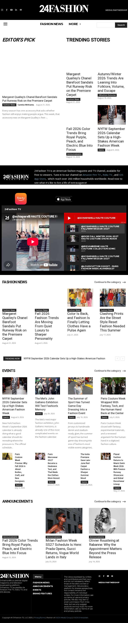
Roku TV (107, 174)
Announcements (74, 154)
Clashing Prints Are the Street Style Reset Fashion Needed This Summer (112, 322)
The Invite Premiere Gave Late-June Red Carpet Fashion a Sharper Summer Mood (86, 466)
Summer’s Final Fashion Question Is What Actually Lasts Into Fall (59, 358)
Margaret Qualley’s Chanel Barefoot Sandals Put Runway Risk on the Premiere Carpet (29, 98)
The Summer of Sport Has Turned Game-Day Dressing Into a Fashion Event (79, 406)
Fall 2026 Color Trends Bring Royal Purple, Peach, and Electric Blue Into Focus (79, 139)
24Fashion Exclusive (107, 95)
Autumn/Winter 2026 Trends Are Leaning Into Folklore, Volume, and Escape (111, 82)
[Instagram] (2, 9)
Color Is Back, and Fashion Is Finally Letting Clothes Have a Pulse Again (78, 322)
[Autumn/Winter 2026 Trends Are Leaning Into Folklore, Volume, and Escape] (112, 60)
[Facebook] (6, 9)
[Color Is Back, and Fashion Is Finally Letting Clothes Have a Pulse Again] (80, 298)
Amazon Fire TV (92, 174)
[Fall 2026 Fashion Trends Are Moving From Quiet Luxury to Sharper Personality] (48, 298)
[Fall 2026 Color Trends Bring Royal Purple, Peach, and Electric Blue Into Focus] (80, 115)
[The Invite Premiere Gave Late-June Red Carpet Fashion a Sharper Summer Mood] (73, 456)
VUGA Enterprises (80, 618)
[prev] (117, 358)
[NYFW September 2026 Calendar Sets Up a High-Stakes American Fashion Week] (112, 115)
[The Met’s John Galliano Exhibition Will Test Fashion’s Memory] (47, 386)
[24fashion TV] (64, 8)
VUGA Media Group (63, 618)
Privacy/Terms (39, 618)
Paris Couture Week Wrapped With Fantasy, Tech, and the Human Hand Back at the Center (113, 406)
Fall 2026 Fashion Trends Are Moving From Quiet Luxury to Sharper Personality (47, 326)
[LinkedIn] (16, 9)
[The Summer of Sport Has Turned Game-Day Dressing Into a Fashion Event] (80, 386)
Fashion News (9, 105)
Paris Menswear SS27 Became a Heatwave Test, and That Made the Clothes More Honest (54, 466)
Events (101, 150)
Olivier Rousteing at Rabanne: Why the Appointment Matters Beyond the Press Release (105, 548)
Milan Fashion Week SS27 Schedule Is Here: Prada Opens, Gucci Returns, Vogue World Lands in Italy (64, 548)
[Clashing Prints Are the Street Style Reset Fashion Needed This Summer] (113, 298)
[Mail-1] (20, 9)
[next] (122, 358)
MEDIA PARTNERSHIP (109, 582)
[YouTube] (11, 9)
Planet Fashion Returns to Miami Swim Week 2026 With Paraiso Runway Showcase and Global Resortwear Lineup (119, 469)
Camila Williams (26, 104)
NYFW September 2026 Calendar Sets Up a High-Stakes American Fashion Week (111, 137)
